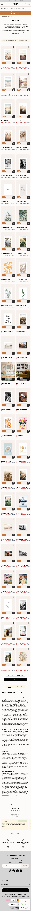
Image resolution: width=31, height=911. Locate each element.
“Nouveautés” (5, 795)
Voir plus (15, 679)
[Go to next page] (24, 686)
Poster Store (4, 16)
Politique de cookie (21, 894)
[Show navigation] (2, 4)
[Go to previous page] (7, 686)
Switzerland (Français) (16, 904)
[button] (24, 904)
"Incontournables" (23, 793)
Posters (10, 16)
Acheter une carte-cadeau (17, 890)
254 (21, 686)
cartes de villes (9, 740)
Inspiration (4, 788)
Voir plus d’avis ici (15, 833)
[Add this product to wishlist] (13, 47)
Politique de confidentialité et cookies (20, 896)
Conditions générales (10, 894)
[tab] (25, 4)
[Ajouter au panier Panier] (13, 63)
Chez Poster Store (6, 753)
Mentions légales (6, 896)
